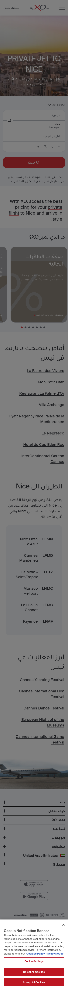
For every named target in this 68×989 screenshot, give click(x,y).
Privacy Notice (54, 953)
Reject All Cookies (34, 971)
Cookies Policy (35, 953)
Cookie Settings (34, 961)
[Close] (63, 925)
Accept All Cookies (34, 982)
